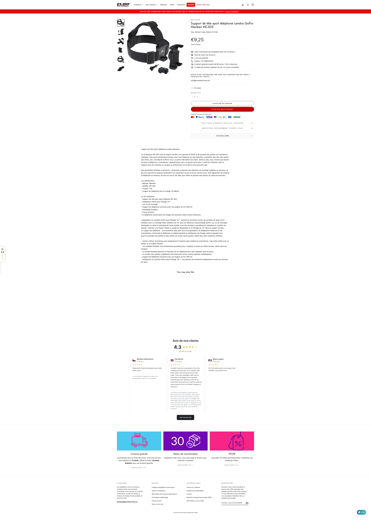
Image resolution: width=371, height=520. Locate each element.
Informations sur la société (195, 501)
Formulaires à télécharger (160, 497)
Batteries (163, 5)
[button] (361, 512)
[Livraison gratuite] (139, 441)
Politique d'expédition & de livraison (222, 123)
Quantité (196, 93)
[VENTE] (232, 441)
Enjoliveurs (181, 5)
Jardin (172, 5)
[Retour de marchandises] (185, 441)
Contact (189, 494)
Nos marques (151, 5)
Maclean (195, 20)
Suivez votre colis (203, 5)
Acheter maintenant (222, 109)
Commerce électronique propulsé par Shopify (185, 512)
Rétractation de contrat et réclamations (164, 494)
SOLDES (191, 5)
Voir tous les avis (185, 417)
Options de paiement (158, 491)
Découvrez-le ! (139, 467)
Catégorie (138, 5)
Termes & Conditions (193, 487)
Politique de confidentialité (195, 491)
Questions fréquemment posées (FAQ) (222, 128)
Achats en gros (157, 501)
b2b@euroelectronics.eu (200, 80)
